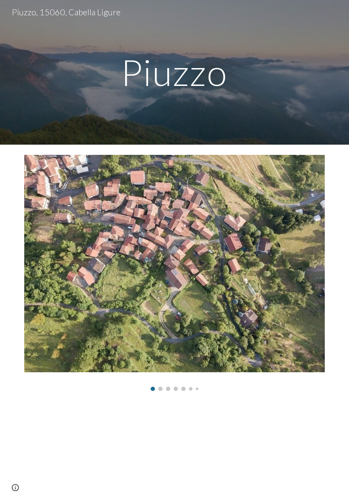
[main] (175, 72)
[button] (15, 487)
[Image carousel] (174, 273)
